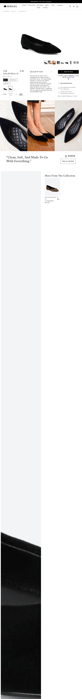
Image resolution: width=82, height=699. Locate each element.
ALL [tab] (5, 80)
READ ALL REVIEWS (68, 161)
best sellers (40, 5)
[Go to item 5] (62, 62)
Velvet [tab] (6, 83)
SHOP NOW (48, 1)
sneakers (59, 5)
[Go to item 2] (50, 62)
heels (38, 7)
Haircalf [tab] (13, 80)
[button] (68, 83)
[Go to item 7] (71, 62)
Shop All (13, 11)
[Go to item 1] (46, 62)
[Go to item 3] (54, 62)
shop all (24, 5)
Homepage (6, 11)
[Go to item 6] (67, 62)
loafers (47, 5)
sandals (45, 7)
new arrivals (31, 5)
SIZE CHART (21, 94)
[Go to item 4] (58, 62)
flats (53, 5)
